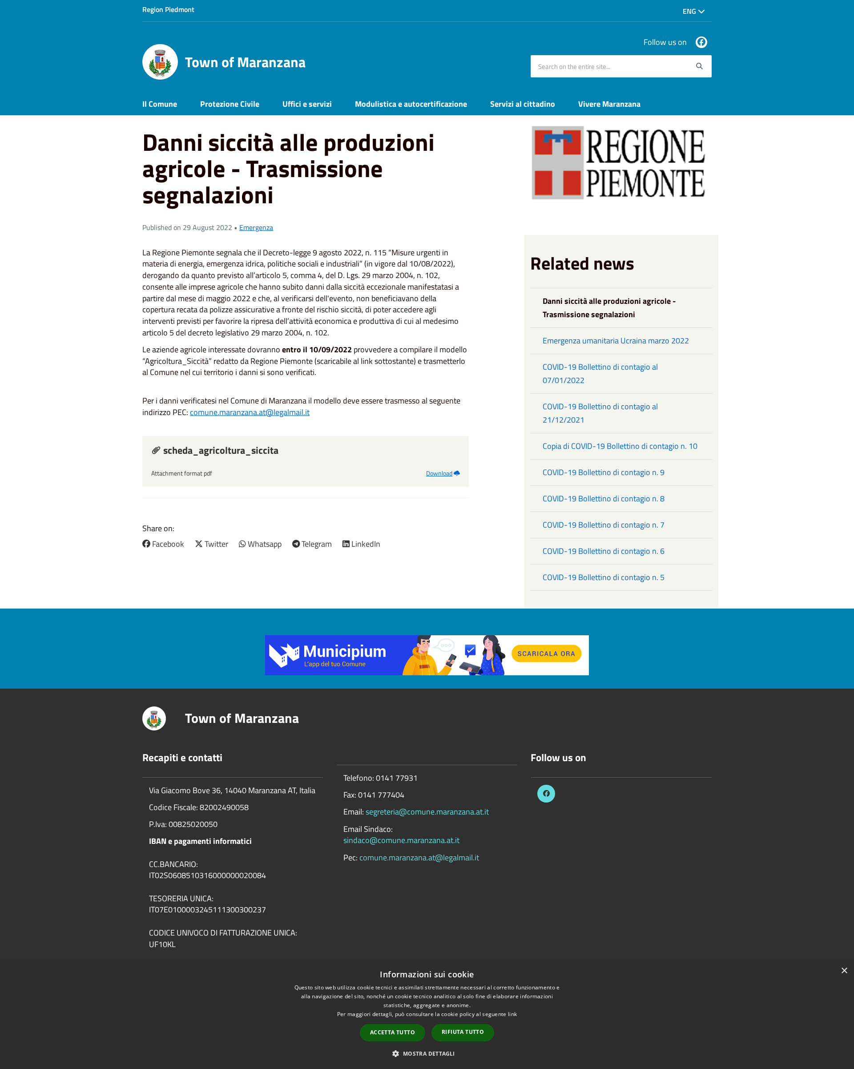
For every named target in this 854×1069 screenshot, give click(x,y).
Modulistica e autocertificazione (411, 104)
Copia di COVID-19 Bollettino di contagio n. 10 (620, 446)
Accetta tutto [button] (392, 1032)
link (512, 1014)
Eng (690, 11)
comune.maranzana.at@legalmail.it (250, 412)
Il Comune (159, 104)
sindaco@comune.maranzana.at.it (401, 840)
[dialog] (427, 1015)
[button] (427, 1053)
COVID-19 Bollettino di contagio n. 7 (604, 525)
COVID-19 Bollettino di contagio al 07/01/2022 (600, 373)
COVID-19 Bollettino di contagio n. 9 (604, 472)
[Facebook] (701, 42)
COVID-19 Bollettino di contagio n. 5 (604, 577)
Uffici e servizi (307, 104)
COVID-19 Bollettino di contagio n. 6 (604, 551)
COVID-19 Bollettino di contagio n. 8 (604, 498)
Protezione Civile (229, 104)
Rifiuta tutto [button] (463, 1032)
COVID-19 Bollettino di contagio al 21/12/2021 (600, 413)
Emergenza (256, 227)
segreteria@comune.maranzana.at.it (427, 812)
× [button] (844, 971)
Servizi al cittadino (522, 104)
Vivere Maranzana (609, 104)
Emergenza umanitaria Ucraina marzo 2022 (616, 341)
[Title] (427, 655)
